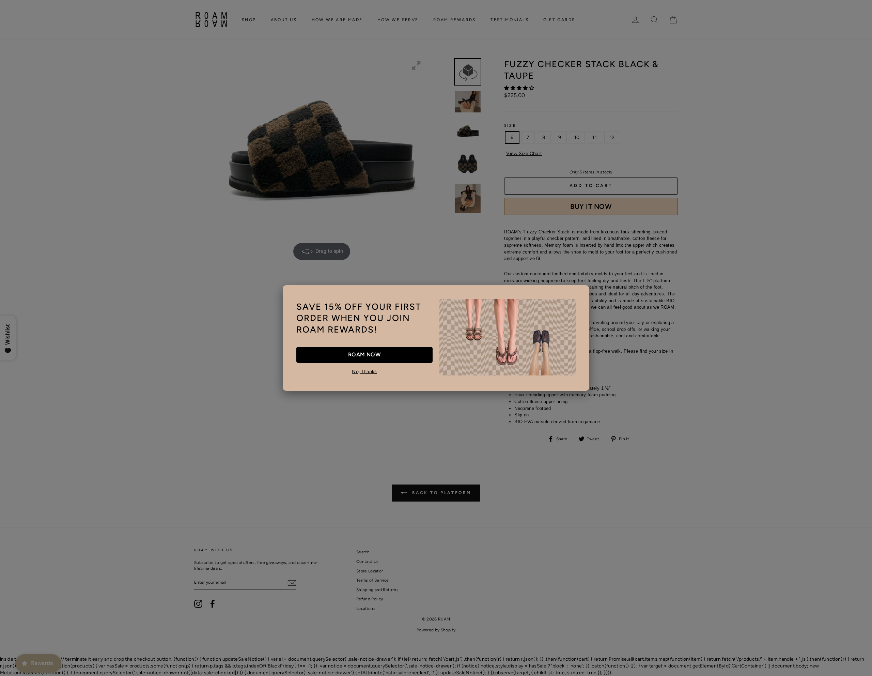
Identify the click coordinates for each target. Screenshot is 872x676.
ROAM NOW (364, 354)
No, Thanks (364, 371)
